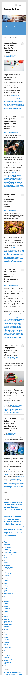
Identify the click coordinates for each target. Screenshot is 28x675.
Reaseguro (6, 646)
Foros (5, 588)
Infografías (6, 601)
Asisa (18, 504)
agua (23, 250)
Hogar (5, 596)
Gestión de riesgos (8, 593)
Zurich (15, 535)
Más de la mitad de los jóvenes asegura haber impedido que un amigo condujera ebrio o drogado (10, 424)
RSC (17, 98)
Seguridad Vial (17, 108)
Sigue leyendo (15, 95)
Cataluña (20, 323)
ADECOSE (6, 504)
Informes (6, 176)
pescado (17, 257)
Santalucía (13, 529)
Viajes (5, 664)
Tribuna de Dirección (16, 29)
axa (20, 504)
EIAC (5, 570)
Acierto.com (16, 178)
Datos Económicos (14, 405)
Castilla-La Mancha (13, 323)
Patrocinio (6, 527)
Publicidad (6, 642)
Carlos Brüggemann (8, 181)
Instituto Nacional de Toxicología (11, 183)
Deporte (6, 564)
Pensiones (6, 632)
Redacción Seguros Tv (10, 56)
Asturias (12, 322)
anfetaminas (6, 322)
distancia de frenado (14, 329)
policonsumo (16, 336)
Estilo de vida (7, 578)
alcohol (12, 100)
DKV (11, 509)
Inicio (5, 23)
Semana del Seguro (8, 659)
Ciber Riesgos (7, 547)
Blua (23, 251)
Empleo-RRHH (7, 573)
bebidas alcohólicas (16, 179)
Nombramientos (8, 624)
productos (17, 527)
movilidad (16, 519)
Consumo (6, 557)
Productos (6, 639)
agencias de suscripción (10, 541)
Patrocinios (6, 631)
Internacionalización (9, 609)
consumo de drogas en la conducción (12, 326)
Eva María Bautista (19, 254)
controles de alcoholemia (9, 327)
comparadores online (18, 181)
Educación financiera (9, 569)
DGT (16, 103)
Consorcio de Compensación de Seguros (13, 409)
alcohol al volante (8, 179)
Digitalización (7, 565)
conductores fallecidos (18, 324)
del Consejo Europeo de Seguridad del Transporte (13, 102)
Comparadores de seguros (16, 175)
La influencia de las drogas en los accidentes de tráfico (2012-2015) (13, 333)
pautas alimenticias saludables (13, 256)
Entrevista (6, 577)
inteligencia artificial (12, 514)
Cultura (5, 559)
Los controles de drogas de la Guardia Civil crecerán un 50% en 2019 (10, 48)
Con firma (6, 33)
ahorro (10, 504)
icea (16, 512)
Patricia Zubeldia (16, 256)
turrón (20, 261)
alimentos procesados (12, 251)
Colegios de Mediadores (9, 551)
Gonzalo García (9, 410)
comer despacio (17, 253)
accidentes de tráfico (13, 319)
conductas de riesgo (18, 408)
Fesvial (9, 330)
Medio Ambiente (8, 621)
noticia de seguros (12, 524)
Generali (13, 512)
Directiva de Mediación (9, 567)
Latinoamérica (7, 614)
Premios (13, 527)
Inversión (6, 611)
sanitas (18, 258)
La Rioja (21, 334)
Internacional (7, 608)
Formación (6, 587)
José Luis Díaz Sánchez (18, 105)
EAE (22, 182)
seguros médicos (15, 260)
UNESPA (12, 535)
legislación (6, 516)
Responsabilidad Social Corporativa (12, 649)
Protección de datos (8, 641)
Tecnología (7, 535)
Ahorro (5, 542)
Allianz (13, 504)
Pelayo (9, 527)
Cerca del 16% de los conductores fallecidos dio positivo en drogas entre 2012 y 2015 (11, 275)
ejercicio (13, 254)
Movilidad (6, 623)
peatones (6, 185)
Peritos (5, 634)
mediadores (9, 519)
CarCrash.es (10, 408)
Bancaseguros (7, 546)
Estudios (21, 329)
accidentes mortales (8, 178)
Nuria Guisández (10, 108)
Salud (5, 654)
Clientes (6, 549)
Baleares (16, 322)
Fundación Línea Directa (16, 330)
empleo (14, 509)
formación (19, 510)
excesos (6, 256)
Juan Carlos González (8, 107)
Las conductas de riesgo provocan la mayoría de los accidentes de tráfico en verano (11, 350)
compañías (9, 506)
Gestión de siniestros (9, 595)
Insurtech (6, 514)
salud (5, 529)
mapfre (10, 516)
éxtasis (5, 330)
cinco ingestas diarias (9, 253)
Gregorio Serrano (16, 104)
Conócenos (16, 26)
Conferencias (7, 555)
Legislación (6, 616)
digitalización (7, 509)
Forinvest (6, 585)
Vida (5, 665)
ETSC (19, 103)
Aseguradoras (13, 98)
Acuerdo (14, 502)
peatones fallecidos (8, 336)
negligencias (16, 410)
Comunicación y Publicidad (10, 554)
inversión (18, 514)
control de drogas (8, 101)
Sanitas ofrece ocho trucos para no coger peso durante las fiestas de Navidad (10, 200)
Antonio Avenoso (18, 100)
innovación (6, 605)
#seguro (8, 501)
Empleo (6, 572)
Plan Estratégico (8, 636)
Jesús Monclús (9, 105)
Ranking (6, 644)
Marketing (6, 618)
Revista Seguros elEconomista (11, 650)
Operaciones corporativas (10, 628)
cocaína (5, 324)
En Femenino (7, 29)
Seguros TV (11, 23)
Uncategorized (7, 662)
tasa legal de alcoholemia (14, 186)
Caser (22, 504)
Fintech (5, 583)
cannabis (21, 322)
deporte (16, 507)
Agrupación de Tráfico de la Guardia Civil (14, 319)
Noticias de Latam (8, 26)
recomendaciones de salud (10, 258)
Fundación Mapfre (8, 104)
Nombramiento (7, 521)
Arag (16, 504)
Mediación (17, 516)
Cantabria (6, 323)
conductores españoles (9, 182)
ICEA (5, 598)
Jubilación (6, 613)
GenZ (5, 591)
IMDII (5, 600)
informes (19, 512)
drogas (18, 182)
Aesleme (18, 480)
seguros (5, 110)
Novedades (6, 626)
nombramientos (16, 521)
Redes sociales (7, 647)
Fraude (5, 590)
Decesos (6, 562)
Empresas (6, 575)
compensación (7, 254)
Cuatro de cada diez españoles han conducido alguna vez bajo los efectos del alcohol (10, 122)
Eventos (6, 582)
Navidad (20, 183)
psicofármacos (11, 185)
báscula (19, 251)
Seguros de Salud (17, 533)
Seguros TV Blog (11, 9)
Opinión (6, 629)
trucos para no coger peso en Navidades (13, 260)
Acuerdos (19, 502)
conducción (10, 324)
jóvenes (10, 485)
